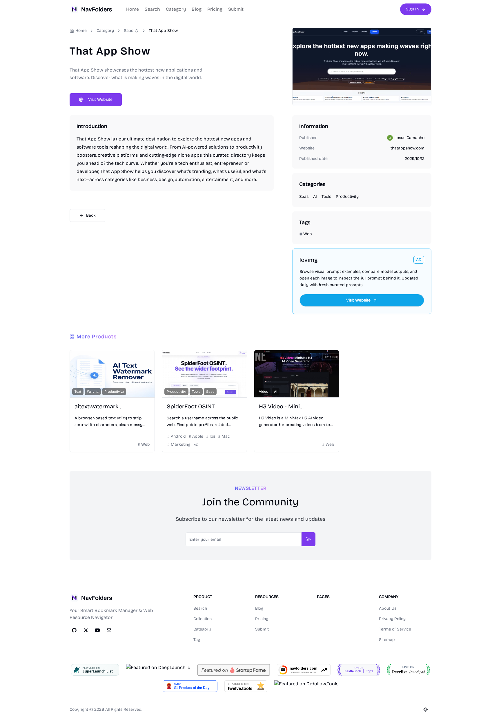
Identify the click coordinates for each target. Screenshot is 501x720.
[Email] (109, 630)
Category (176, 9)
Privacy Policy (392, 618)
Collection (202, 618)
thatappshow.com (407, 148)
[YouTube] (97, 630)
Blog (197, 9)
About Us (387, 608)
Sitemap (387, 639)
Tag (196, 639)
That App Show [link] (163, 30)
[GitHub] (74, 630)
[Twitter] (85, 630)
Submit (236, 9)
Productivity (347, 196)
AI (315, 196)
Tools (326, 196)
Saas (128, 30)
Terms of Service (395, 629)
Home (132, 9)
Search (152, 9)
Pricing (214, 9)
